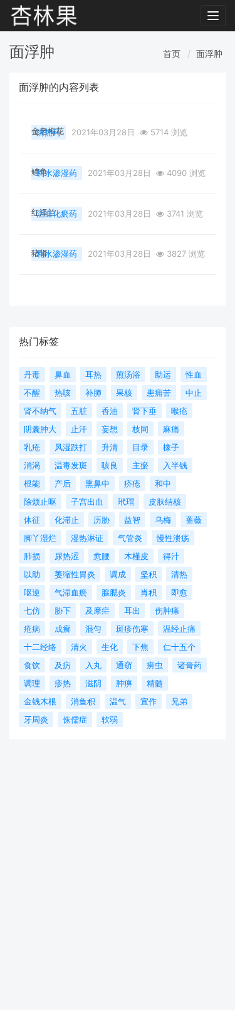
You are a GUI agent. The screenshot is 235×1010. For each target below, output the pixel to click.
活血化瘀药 (56, 214)
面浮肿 (209, 53)
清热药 (48, 132)
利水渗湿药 (56, 173)
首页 (171, 53)
